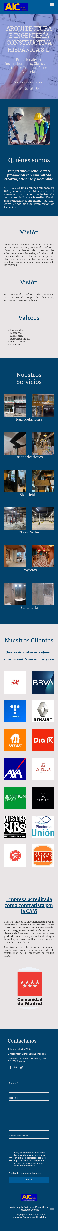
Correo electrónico (18, 1135)
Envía (29, 1179)
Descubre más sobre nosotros (29, 82)
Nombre (13, 1083)
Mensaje (13, 1097)
